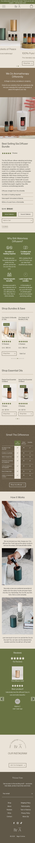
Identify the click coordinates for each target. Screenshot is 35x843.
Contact (9, 816)
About (9, 806)
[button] (16, 66)
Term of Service (26, 810)
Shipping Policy (25, 803)
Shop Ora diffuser (16, 485)
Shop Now (23, 353)
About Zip (25, 816)
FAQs (9, 813)
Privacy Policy (25, 813)
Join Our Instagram (16, 765)
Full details (5, 226)
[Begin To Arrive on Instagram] (18, 823)
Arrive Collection (9, 214)
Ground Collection (26, 214)
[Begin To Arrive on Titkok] (21, 823)
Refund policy (25, 806)
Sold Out (6, 354)
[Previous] (2, 699)
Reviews (9, 810)
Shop (9, 803)
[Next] (33, 699)
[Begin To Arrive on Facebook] (14, 823)
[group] (17, 38)
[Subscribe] (32, 794)
